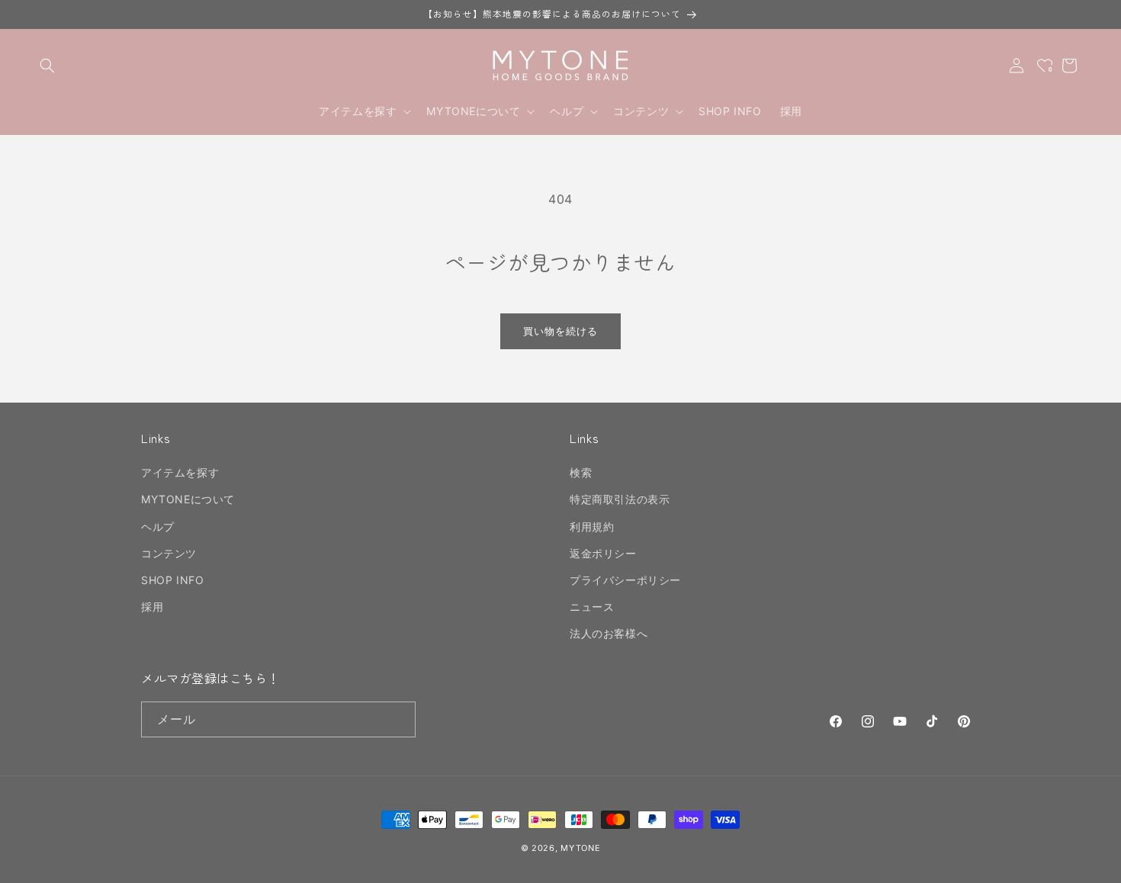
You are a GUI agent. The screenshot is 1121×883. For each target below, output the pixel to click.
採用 (152, 606)
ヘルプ (158, 526)
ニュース (592, 606)
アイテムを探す (180, 472)
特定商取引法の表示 (620, 499)
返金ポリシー (603, 553)
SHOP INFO (172, 579)
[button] (47, 65)
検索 (581, 472)
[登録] (398, 719)
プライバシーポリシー (625, 579)
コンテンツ (169, 553)
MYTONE (580, 848)
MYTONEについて (188, 499)
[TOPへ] (1093, 863)
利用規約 (592, 526)
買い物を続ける (560, 331)
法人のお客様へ (608, 633)
